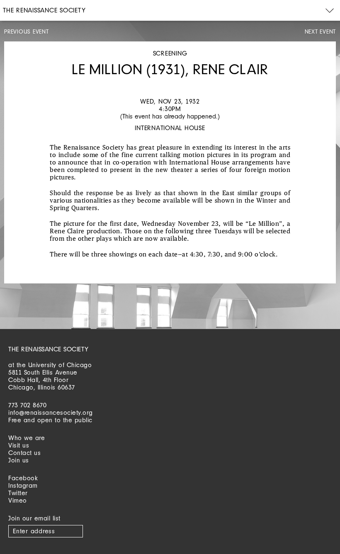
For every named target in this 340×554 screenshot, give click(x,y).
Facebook (23, 478)
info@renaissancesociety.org (50, 412)
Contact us (24, 453)
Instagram (23, 485)
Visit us (18, 445)
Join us (18, 460)
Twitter (18, 493)
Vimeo (17, 500)
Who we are (26, 438)
